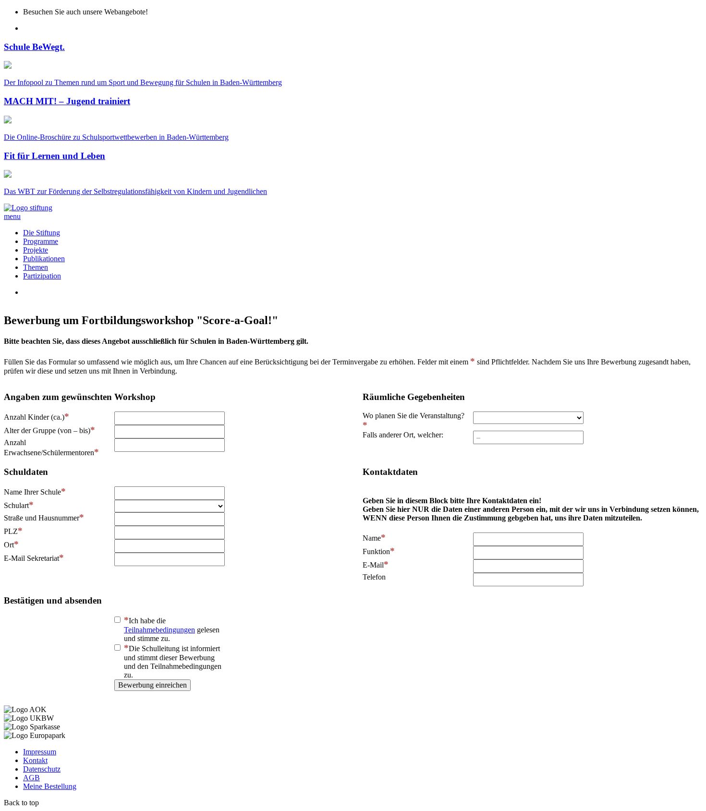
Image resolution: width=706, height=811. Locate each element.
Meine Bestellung (49, 786)
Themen (35, 267)
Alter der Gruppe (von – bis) (47, 430)
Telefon (374, 577)
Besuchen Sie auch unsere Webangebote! (85, 12)
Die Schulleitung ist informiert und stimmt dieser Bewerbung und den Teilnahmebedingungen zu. (172, 661)
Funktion (376, 551)
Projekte (35, 250)
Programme (40, 241)
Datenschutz (42, 769)
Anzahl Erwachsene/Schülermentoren (49, 447)
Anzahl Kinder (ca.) (34, 417)
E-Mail (373, 565)
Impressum (39, 752)
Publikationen (44, 258)
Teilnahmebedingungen (159, 630)
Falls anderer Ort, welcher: (403, 435)
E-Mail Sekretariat (31, 558)
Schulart (16, 505)
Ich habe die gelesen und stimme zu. (171, 629)
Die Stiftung (41, 233)
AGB (31, 778)
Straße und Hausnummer (41, 518)
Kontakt (35, 760)
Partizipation (42, 276)
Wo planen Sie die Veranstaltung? (413, 416)
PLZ (11, 531)
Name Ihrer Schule (32, 492)
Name (372, 538)
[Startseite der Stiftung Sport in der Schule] (28, 208)
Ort (9, 545)
